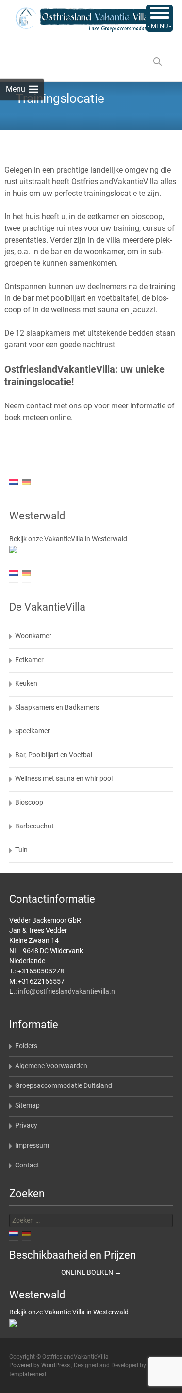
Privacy (26, 1125)
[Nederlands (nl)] (13, 481)
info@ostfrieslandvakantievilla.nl (67, 991)
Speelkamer (32, 731)
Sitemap (27, 1105)
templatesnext (28, 1374)
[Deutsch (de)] (26, 481)
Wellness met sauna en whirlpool (64, 778)
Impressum (32, 1145)
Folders (26, 1046)
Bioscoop (29, 802)
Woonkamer (33, 636)
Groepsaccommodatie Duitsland (63, 1085)
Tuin (21, 850)
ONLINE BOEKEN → (91, 1272)
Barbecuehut (34, 826)
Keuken (26, 683)
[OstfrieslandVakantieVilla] (75, 19)
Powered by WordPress (40, 1365)
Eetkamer (29, 660)
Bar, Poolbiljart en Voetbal (53, 755)
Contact (27, 1165)
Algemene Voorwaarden (51, 1065)
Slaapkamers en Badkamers (57, 707)
